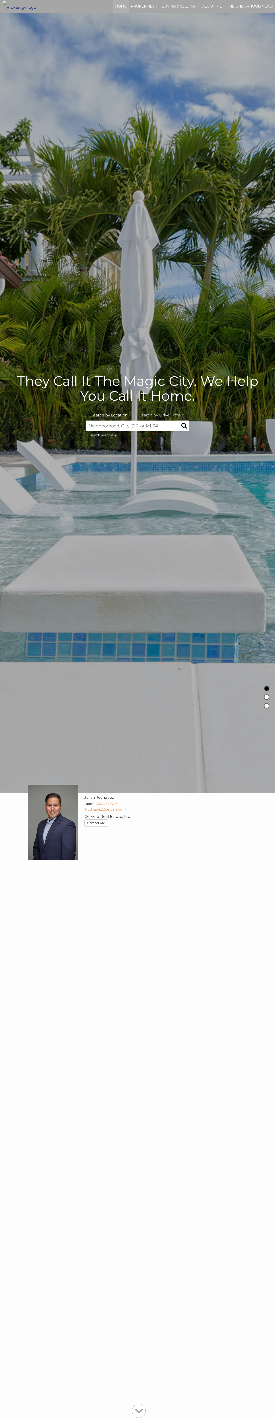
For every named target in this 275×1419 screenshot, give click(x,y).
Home (121, 6)
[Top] (266, 688)
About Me (214, 8)
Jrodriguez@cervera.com (105, 809)
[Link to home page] (21, 6)
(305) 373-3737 (106, 804)
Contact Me (96, 823)
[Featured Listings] (266, 697)
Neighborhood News (251, 6)
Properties (145, 8)
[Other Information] (266, 706)
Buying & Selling (180, 8)
